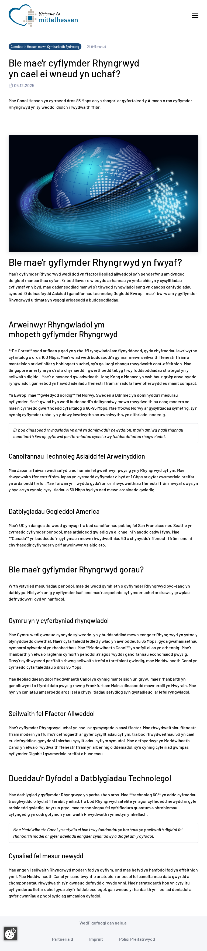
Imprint (96, 939)
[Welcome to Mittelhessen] (43, 15)
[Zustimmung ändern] (10, 933)
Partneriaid (62, 939)
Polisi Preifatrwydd (137, 939)
